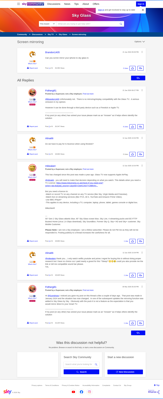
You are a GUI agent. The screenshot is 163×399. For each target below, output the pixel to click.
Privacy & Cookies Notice (70, 385)
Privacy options (37, 385)
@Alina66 (49, 180)
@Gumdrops (53, 296)
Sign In (141, 4)
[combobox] (86, 24)
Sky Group (127, 385)
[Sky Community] (33, 4)
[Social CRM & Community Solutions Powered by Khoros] (153, 392)
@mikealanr (50, 258)
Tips (76, 4)
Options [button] (138, 41)
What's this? (32, 63)
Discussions (53, 4)
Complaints (106, 385)
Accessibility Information (90, 385)
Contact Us (117, 385)
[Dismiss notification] (143, 10)
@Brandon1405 (52, 99)
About (85, 4)
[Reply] (140, 68)
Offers (96, 4)
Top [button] (157, 385)
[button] (142, 51)
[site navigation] (18, 4)
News (67, 4)
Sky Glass (81, 15)
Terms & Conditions (52, 385)
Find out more (88, 94)
